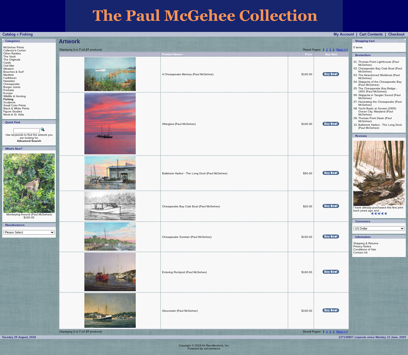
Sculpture (9, 102)
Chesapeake (11, 83)
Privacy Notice (362, 246)
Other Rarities (12, 53)
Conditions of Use (364, 249)
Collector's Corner (14, 50)
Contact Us (360, 252)
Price (308, 54)
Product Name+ (172, 54)
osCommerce (212, 348)
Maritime (8, 74)
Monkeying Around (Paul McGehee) (29, 214)
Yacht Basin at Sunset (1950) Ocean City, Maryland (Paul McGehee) (377, 111)
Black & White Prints (16, 108)
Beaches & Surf (13, 71)
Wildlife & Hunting (14, 96)
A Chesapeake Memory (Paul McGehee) (187, 74)
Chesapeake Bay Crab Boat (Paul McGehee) (191, 206)
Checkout (396, 34)
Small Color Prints (14, 105)
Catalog (9, 34)
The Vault (9, 56)
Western (8, 68)
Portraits (8, 90)
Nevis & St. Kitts (13, 114)
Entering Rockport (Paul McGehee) (184, 272)
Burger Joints (11, 87)
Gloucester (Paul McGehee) (180, 310)
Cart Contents (371, 34)
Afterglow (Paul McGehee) (179, 123)
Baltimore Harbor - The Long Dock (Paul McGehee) (194, 173)
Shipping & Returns (365, 243)
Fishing (26, 34)
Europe (8, 93)
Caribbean (10, 77)
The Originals (11, 59)
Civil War (8, 65)
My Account (344, 34)
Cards (7, 62)
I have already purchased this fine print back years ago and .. (378, 209)
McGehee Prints (13, 47)
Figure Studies (12, 111)
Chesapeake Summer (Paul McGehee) (186, 236)
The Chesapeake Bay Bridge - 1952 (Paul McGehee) (377, 90)
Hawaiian (9, 80)
